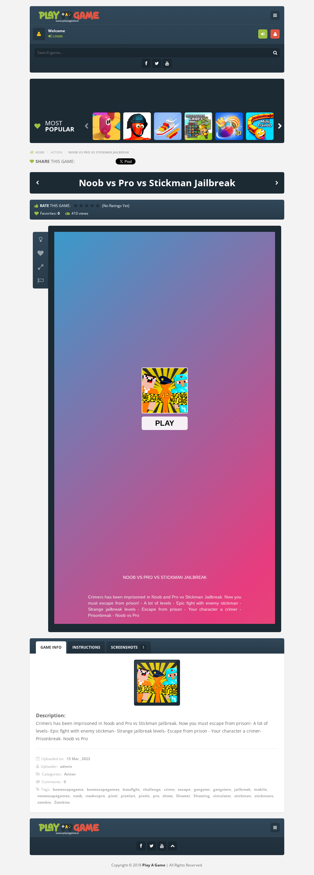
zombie (44, 802)
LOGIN (262, 34)
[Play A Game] (69, 15)
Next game (277, 182)
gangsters (222, 789)
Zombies (62, 802)
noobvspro (95, 795)
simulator (222, 795)
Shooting (201, 795)
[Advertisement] (155, 95)
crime (169, 789)
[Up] (172, 845)
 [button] (40, 281)
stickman (242, 795)
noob (77, 795)
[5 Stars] (98, 205)
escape (184, 789)
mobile (260, 789)
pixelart (128, 795)
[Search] (275, 53)
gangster (202, 789)
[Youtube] (167, 63)
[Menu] (275, 15)
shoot (168, 795)
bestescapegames (103, 789)
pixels (144, 795)
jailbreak (242, 789)
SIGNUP (275, 34)
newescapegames (53, 795)
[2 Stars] (82, 205)
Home (39, 152)
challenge (152, 789)
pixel (112, 795)
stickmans (264, 795)
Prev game (37, 182)
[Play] (106, 126)
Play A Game (153, 865)
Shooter (183, 795)
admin (66, 766)
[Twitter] (156, 63)
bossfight (131, 789)
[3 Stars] (87, 205)
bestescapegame (68, 789)
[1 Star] (76, 205)
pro (156, 795)
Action (56, 152)
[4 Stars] (93, 205)
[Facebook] (146, 63)
